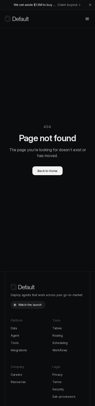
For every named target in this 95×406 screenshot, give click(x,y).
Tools (15, 343)
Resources (18, 382)
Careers (16, 374)
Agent (15, 335)
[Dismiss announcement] (90, 5)
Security (58, 389)
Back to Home (48, 171)
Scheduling (60, 343)
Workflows (59, 350)
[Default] (17, 18)
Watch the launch (30, 305)
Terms (56, 382)
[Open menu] (87, 19)
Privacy (57, 374)
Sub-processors (64, 396)
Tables (57, 328)
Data (14, 328)
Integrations (19, 350)
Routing (57, 335)
